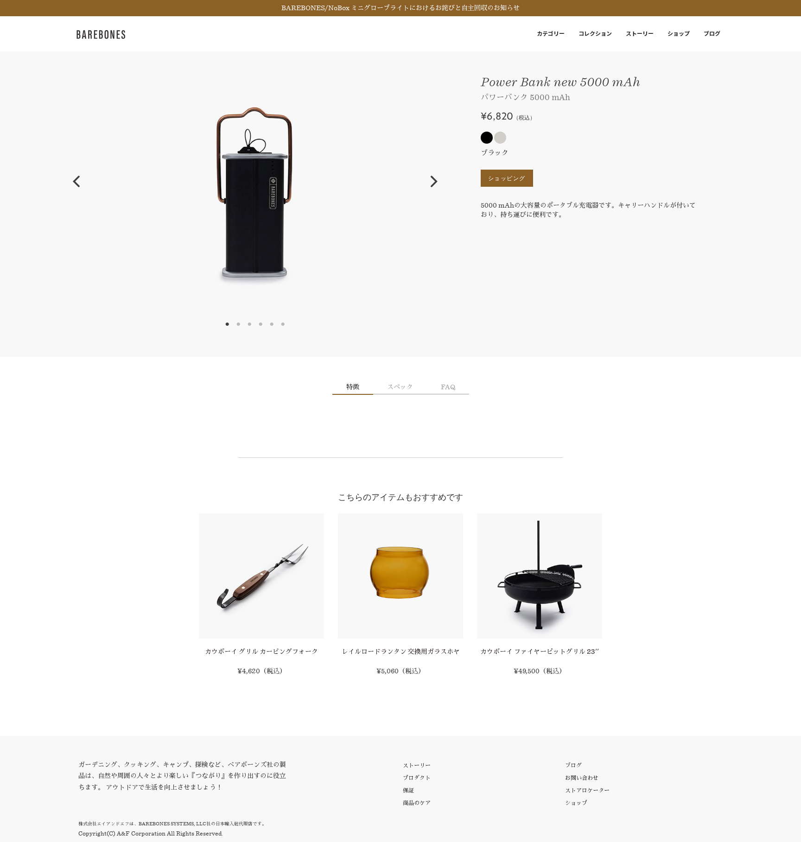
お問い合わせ (581, 777)
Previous (76, 182)
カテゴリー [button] (551, 33)
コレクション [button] (595, 33)
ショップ (679, 33)
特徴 (352, 387)
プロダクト (417, 777)
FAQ (448, 387)
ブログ (712, 33)
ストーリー (640, 33)
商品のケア (417, 802)
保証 (408, 790)
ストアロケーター (587, 790)
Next (434, 182)
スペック (400, 387)
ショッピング (507, 178)
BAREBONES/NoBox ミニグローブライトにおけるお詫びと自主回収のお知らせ (400, 8)
